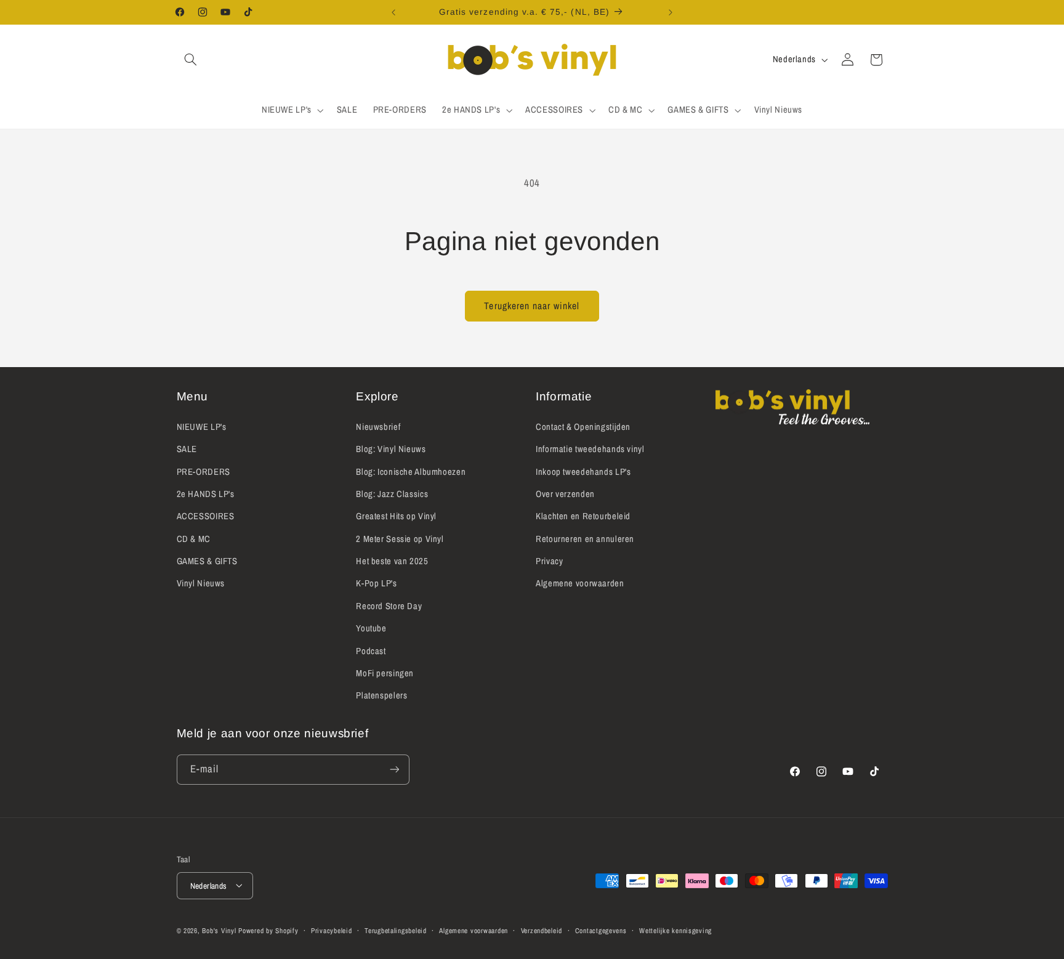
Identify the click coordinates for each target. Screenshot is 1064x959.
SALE (187, 448)
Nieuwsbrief (378, 426)
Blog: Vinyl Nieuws (390, 448)
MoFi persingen (385, 672)
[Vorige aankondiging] (393, 12)
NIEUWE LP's (202, 426)
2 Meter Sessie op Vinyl (400, 538)
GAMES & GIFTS (207, 560)
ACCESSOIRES (206, 516)
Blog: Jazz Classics (392, 493)
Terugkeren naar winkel (531, 305)
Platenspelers (381, 695)
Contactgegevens (601, 930)
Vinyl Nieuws (201, 583)
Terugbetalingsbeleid (396, 930)
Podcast (370, 650)
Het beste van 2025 (392, 560)
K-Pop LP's (376, 583)
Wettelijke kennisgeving (675, 930)
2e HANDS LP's (206, 493)
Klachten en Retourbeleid (583, 516)
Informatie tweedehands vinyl (590, 448)
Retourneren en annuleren (585, 538)
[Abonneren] (394, 770)
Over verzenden (565, 493)
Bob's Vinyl (219, 930)
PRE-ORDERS (203, 471)
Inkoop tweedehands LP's (583, 471)
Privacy (549, 560)
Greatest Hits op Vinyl (396, 516)
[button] (191, 60)
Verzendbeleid (542, 930)
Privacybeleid (331, 930)
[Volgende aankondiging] (670, 12)
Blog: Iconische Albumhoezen (410, 471)
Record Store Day (389, 605)
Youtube (371, 628)
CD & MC (194, 538)
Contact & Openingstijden (583, 426)
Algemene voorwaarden (580, 583)
